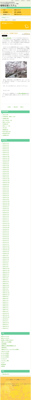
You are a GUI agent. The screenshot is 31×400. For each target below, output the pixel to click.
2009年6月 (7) (5, 279)
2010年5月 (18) (6, 259)
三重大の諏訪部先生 (22, 93)
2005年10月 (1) (6, 326)
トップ (6, 10)
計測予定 (3, 366)
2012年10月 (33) (6, 205)
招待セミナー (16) (6, 126)
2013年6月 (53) (6, 190)
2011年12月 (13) (6, 223)
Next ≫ (22, 106)
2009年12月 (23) (6, 268)
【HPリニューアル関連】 (6, 341)
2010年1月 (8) (5, 266)
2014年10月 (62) (6, 160)
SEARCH (23, 0)
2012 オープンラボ (5, 338)
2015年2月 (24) (6, 152)
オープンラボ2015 (5, 356)
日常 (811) (5, 127)
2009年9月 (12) (6, 274)
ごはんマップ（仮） (5, 351)
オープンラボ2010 (5, 353)
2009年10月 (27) (6, 272)
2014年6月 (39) (6, 167)
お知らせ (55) (5, 114)
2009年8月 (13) (6, 276)
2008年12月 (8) (6, 291)
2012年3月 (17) (6, 218)
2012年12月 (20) (6, 201)
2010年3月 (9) (5, 262)
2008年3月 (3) (5, 307)
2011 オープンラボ (5, 336)
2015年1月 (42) (6, 154)
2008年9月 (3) (5, 296)
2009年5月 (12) (6, 281)
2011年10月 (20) (6, 227)
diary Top (16, 106)
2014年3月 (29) (6, 173)
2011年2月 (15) (6, 242)
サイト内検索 (16, 379)
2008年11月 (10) (6, 292)
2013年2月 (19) (6, 197)
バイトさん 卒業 (5, 360)
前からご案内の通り (7, 38)
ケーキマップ (4, 358)
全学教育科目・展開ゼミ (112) (9, 116)
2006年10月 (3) (6, 322)
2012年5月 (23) (6, 214)
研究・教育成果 (17, 12)
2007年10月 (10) (6, 317)
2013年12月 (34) (6, 178)
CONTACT (17, 0)
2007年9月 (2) (5, 319)
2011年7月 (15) (6, 233)
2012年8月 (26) (6, 208)
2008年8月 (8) (5, 298)
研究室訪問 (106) (6, 133)
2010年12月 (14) (6, 246)
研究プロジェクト (17, 14)
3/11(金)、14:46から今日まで (7, 340)
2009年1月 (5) (5, 289)
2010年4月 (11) (6, 261)
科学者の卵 (3, 364)
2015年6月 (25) (6, 145)
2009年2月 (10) (6, 287)
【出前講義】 (4, 343)
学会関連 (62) (5, 124)
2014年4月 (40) (6, 171)
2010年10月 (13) (6, 249)
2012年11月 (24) (6, 203)
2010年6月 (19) (6, 257)
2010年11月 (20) (6, 248)
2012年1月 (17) (6, 221)
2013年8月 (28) (6, 186)
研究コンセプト (17, 10)
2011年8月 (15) (6, 231)
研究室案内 (6, 12)
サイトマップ (22, 379)
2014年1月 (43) (6, 176)
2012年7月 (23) (6, 210)
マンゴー (3, 362)
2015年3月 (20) (6, 150)
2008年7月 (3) (5, 300)
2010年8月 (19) (6, 253)
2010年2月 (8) (5, 264)
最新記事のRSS (6, 374)
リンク (7, 379)
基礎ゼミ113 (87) (6, 122)
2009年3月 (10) (6, 285)
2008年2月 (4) (5, 309)
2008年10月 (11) (6, 294)
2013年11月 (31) (6, 180)
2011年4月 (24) (6, 238)
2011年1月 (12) (6, 244)
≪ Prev (9, 106)
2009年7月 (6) (5, 277)
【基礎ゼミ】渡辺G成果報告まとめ (8, 345)
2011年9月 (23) (6, 229)
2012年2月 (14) (6, 220)
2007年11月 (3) (6, 315)
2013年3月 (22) (6, 195)
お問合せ (11, 379)
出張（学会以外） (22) (7, 120)
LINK (12, 0)
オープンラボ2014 (5, 355)
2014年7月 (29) (6, 165)
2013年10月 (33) (6, 182)
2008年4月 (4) (5, 305)
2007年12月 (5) (6, 313)
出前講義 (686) (6, 118)
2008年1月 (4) (5, 311)
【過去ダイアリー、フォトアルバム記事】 (10, 349)
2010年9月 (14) (6, 251)
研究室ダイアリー (6, 14)
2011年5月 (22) (6, 236)
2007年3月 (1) (5, 320)
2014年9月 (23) (6, 162)
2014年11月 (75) (6, 158)
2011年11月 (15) (6, 225)
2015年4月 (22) (6, 148)
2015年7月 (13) (6, 143)
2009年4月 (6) (5, 283)
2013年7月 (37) (6, 188)
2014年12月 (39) (6, 156)
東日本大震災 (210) (7, 131)
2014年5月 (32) (6, 169)
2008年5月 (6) (5, 304)
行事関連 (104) (6, 135)
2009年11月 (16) (6, 270)
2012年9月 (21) (6, 206)
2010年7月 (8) (5, 255)
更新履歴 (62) (5, 129)
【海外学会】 (4, 347)
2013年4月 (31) (6, 193)
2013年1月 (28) (6, 199)
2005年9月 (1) (5, 328)
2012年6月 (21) (6, 212)
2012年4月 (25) (6, 216)
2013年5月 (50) (6, 191)
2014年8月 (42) (6, 163)
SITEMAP (28, 0)
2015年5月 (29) (6, 147)
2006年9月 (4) (5, 324)
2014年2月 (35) (6, 175)
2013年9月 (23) (6, 184)
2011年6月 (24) (6, 234)
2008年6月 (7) (5, 302)
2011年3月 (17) (6, 240)
